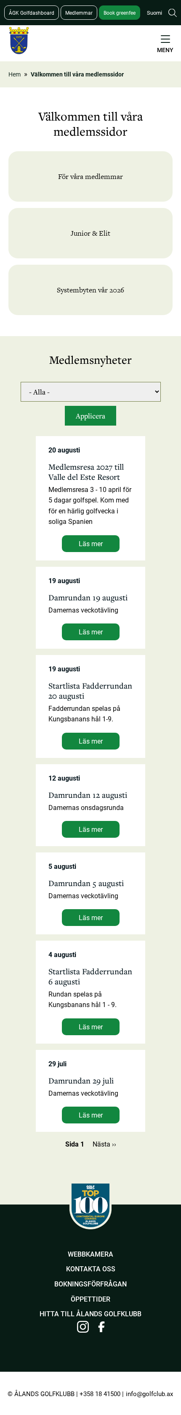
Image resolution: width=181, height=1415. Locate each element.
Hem (14, 74)
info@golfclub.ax (149, 1393)
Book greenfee (120, 12)
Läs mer (91, 543)
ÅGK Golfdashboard (31, 12)
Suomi (154, 12)
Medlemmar (79, 12)
